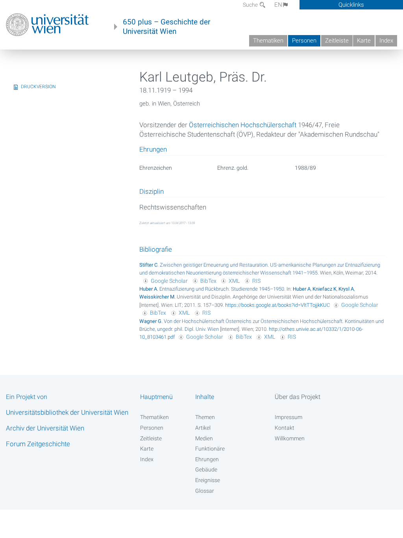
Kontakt (284, 428)
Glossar (204, 491)
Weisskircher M (156, 297)
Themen (205, 417)
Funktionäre (210, 448)
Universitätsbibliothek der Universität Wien (67, 412)
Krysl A (346, 289)
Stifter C (148, 265)
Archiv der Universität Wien (45, 428)
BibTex (208, 281)
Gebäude (206, 469)
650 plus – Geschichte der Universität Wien (166, 27)
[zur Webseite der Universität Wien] (47, 24)
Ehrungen (207, 459)
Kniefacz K (324, 289)
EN (278, 4)
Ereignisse (207, 480)
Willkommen (290, 438)
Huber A (148, 289)
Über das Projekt (297, 397)
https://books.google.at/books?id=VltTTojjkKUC (277, 305)
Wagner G (150, 321)
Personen (304, 40)
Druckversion (38, 86)
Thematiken (268, 40)
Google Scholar (169, 281)
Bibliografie (155, 249)
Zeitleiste (337, 40)
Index (386, 40)
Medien (204, 438)
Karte (364, 40)
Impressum (288, 417)
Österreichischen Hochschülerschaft (242, 125)
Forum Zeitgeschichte (38, 444)
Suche (251, 5)
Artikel (203, 428)
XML (234, 281)
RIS (256, 281)
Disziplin (151, 191)
